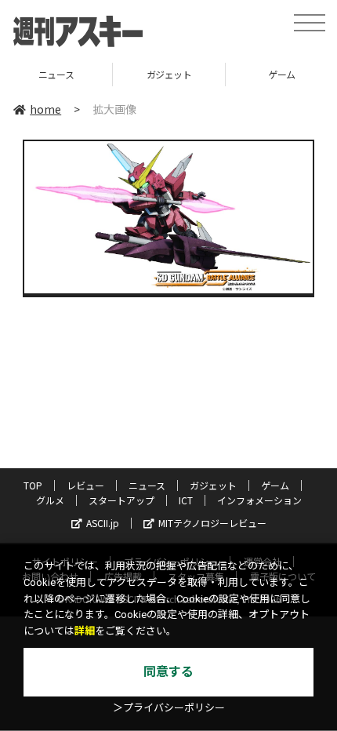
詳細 (84, 631)
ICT (186, 500)
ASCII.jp (102, 522)
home (45, 109)
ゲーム (264, 74)
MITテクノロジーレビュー (212, 522)
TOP (33, 485)
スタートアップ (121, 500)
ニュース (147, 485)
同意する (168, 671)
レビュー (85, 485)
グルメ (50, 500)
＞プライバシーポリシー (169, 708)
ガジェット (152, 74)
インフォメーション (259, 500)
